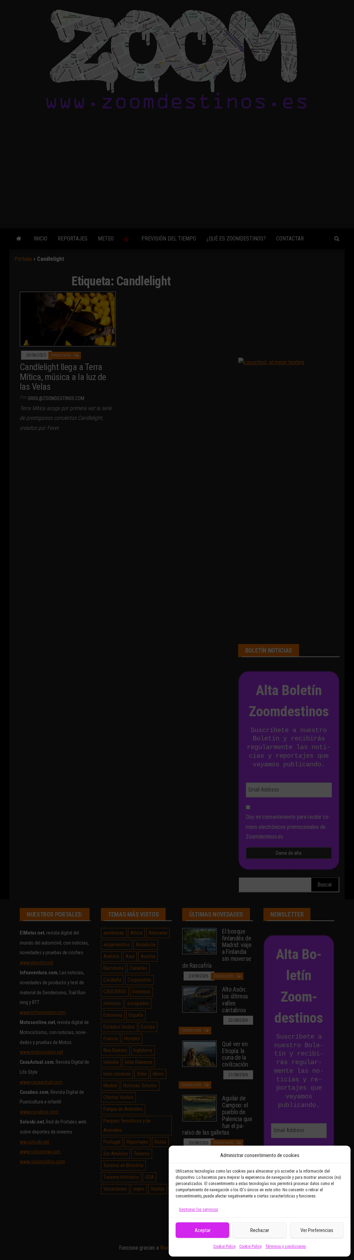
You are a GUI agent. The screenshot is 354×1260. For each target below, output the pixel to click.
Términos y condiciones (285, 1246)
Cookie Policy (224, 1246)
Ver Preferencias (316, 1230)
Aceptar (203, 1230)
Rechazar (259, 1230)
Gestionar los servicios (198, 1209)
